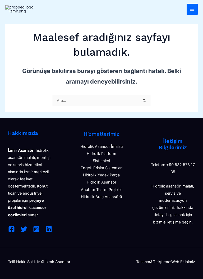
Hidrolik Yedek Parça (101, 175)
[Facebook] (11, 229)
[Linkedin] (48, 229)
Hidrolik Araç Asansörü (101, 196)
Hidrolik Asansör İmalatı (101, 146)
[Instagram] (36, 229)
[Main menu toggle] (192, 9)
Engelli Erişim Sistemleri (101, 168)
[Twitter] (24, 229)
